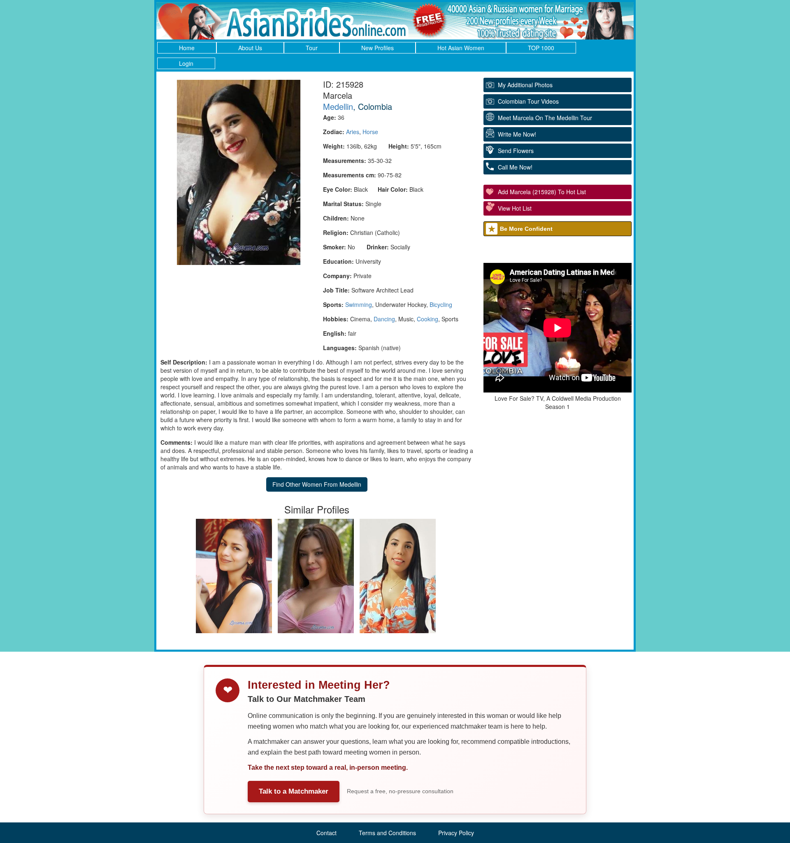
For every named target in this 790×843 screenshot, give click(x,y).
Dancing (384, 319)
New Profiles (377, 48)
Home (187, 48)
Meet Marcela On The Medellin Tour (545, 118)
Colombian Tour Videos (528, 101)
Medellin (338, 106)
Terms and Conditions (387, 833)
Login (186, 63)
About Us (250, 48)
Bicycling (441, 304)
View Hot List (515, 208)
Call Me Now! (515, 167)
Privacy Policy (456, 833)
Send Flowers (516, 150)
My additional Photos (525, 85)
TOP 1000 (541, 48)
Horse (370, 132)
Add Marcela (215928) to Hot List (542, 192)
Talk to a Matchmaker (293, 791)
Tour (312, 48)
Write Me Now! (517, 134)
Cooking (427, 319)
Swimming (358, 304)
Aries (352, 132)
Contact (326, 833)
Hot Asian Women (460, 48)
